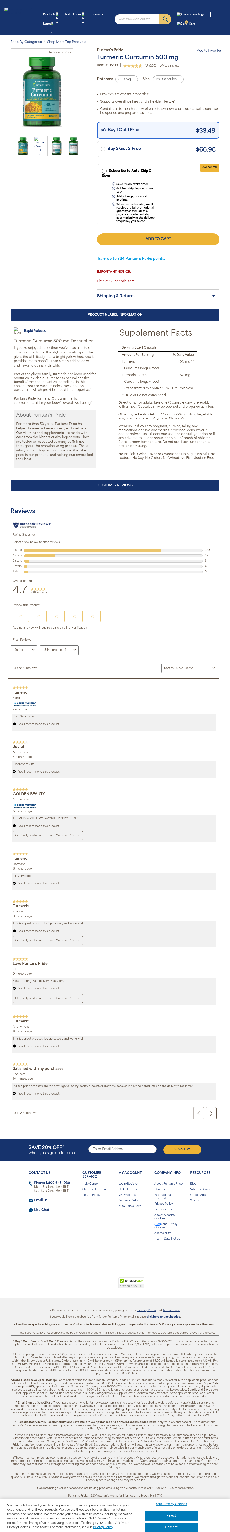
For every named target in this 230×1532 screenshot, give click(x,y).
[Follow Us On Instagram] (114, 1253)
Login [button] (202, 14)
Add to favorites (209, 51)
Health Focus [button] (72, 14)
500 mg (124, 79)
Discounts (96, 14)
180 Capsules (166, 79)
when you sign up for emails (53, 1150)
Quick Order (198, 1195)
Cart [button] (190, 23)
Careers (159, 1189)
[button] (96, 1285)
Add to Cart (158, 239)
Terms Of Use (163, 1209)
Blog (193, 1184)
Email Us (40, 1200)
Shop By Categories (26, 42)
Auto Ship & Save (129, 1206)
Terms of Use (171, 1310)
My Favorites (127, 1195)
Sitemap (195, 1200)
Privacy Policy (163, 1204)
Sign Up (182, 1149)
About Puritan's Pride (168, 1184)
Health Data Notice (167, 1238)
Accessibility (162, 1233)
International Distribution (163, 1197)
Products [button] (49, 14)
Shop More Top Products (66, 42)
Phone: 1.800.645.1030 (52, 1183)
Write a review (169, 66)
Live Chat (41, 1210)
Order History (127, 1189)
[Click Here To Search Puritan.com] (165, 19)
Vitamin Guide (200, 1189)
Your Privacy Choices (165, 1226)
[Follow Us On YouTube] (124, 1253)
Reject (171, 1515)
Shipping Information (96, 1189)
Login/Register (128, 1184)
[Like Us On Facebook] (104, 1253)
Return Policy (91, 1195)
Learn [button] (47, 24)
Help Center (90, 1184)
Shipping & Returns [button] (116, 296)
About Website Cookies (164, 1217)
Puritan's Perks (128, 1200)
